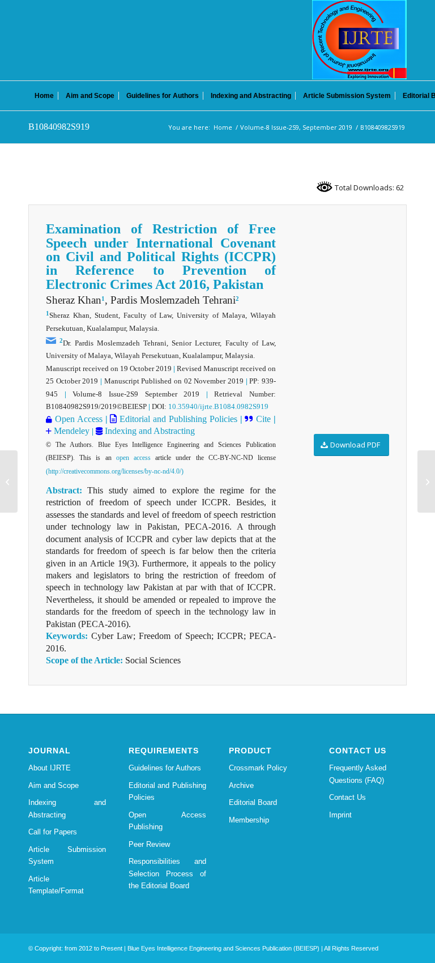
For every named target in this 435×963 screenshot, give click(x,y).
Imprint (340, 815)
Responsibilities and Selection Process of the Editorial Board (167, 873)
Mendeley (70, 431)
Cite (263, 419)
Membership (249, 820)
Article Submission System (67, 855)
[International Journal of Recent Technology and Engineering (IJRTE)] (359, 39)
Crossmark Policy (258, 768)
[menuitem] (44, 96)
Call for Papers (52, 832)
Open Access (79, 419)
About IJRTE (49, 768)
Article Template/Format (56, 885)
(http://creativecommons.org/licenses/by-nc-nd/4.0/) (115, 471)
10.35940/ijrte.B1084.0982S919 (218, 406)
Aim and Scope (53, 785)
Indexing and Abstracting (149, 431)
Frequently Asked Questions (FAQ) (357, 774)
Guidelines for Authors (165, 768)
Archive (241, 785)
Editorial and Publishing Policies (177, 419)
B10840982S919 (58, 126)
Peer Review (149, 844)
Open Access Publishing (167, 821)
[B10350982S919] (9, 481)
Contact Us (347, 797)
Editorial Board (253, 802)
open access (133, 458)
